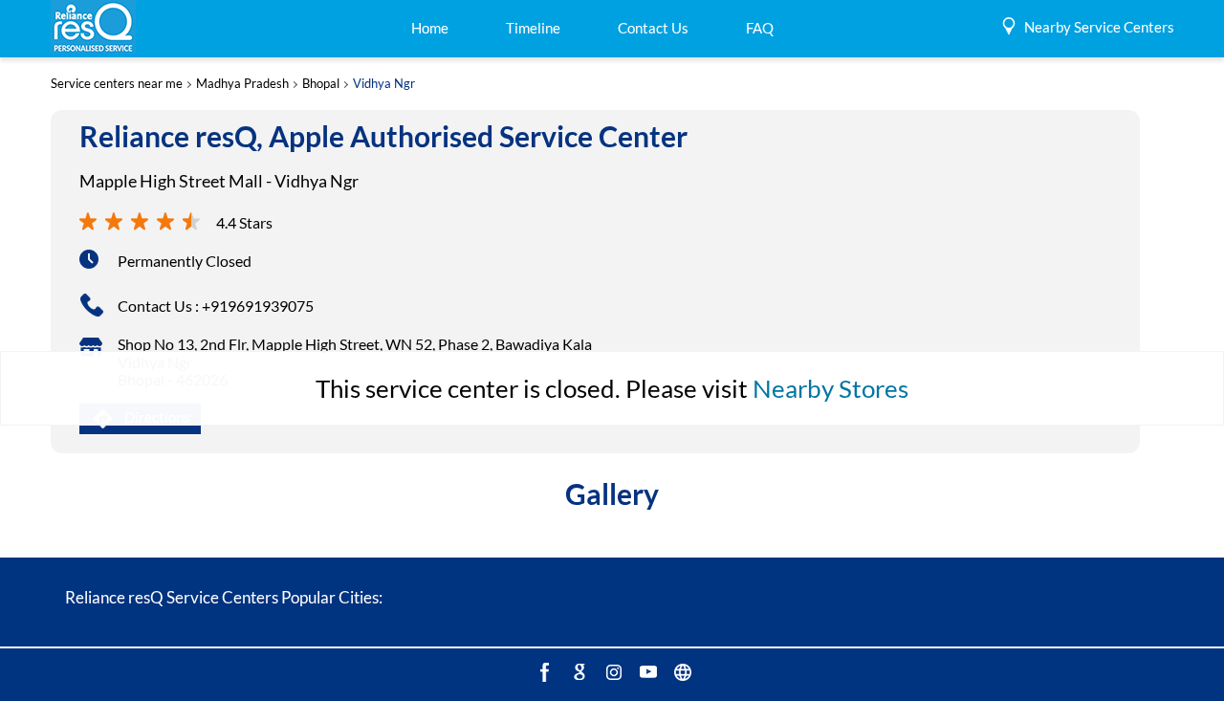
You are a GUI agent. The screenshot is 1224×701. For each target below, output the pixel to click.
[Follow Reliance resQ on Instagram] (612, 671)
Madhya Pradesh (242, 84)
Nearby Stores (830, 388)
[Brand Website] (680, 671)
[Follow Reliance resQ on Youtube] (646, 671)
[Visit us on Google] (577, 671)
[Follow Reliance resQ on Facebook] (543, 671)
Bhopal (320, 84)
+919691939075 (258, 305)
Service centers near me (117, 84)
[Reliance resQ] (93, 28)
